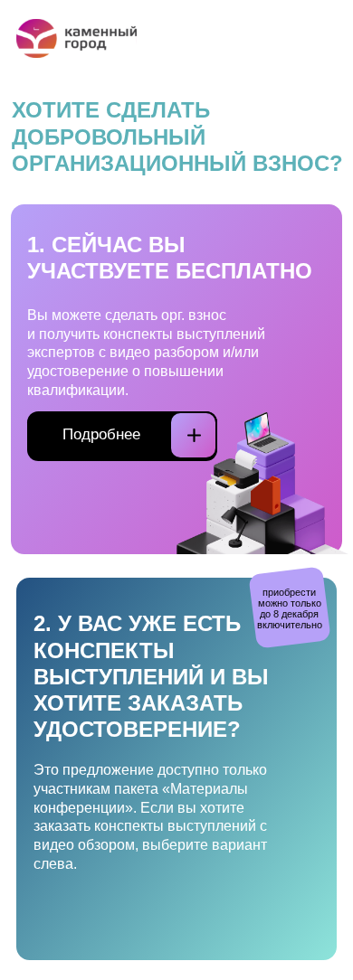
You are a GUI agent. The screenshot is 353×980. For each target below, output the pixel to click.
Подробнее (101, 434)
